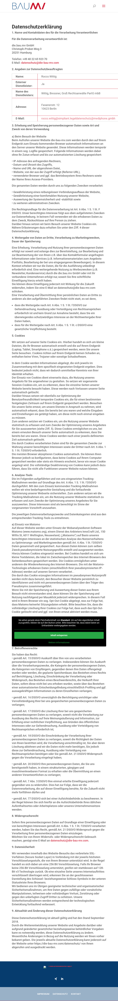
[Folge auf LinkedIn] (62, 978)
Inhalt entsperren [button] (59, 635)
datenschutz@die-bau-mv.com (40, 62)
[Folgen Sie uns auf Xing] (55, 978)
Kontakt (76, 994)
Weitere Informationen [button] (59, 642)
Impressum (43, 994)
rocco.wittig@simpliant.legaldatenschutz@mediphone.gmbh (78, 118)
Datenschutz (60, 994)
